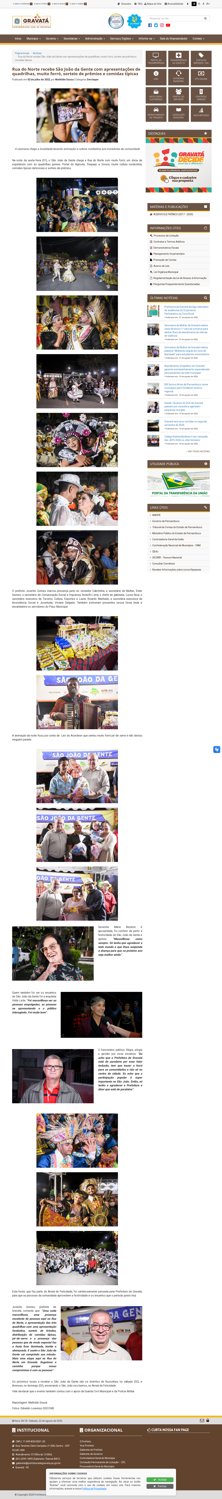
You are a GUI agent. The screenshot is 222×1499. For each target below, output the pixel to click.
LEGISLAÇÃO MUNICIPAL (178, 116)
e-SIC (156, 79)
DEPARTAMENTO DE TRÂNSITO (156, 116)
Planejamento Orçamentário (169, 281)
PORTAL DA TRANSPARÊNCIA (156, 61)
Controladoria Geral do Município (97, 1458)
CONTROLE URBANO (201, 98)
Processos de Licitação (166, 263)
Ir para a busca (59, 4)
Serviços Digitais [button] (120, 38)
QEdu (155, 579)
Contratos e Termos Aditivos (169, 269)
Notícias (37, 53)
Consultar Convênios (163, 591)
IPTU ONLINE (201, 79)
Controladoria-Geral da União (168, 567)
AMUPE (156, 542)
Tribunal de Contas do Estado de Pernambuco (177, 555)
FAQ (139, 3)
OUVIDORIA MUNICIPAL (178, 79)
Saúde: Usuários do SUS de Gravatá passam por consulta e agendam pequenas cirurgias (183, 434)
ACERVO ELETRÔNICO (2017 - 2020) (173, 242)
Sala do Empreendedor (173, 38)
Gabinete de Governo (91, 1454)
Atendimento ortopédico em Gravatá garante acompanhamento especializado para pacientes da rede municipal (187, 397)
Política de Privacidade (94, 1488)
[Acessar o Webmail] (202, 1421)
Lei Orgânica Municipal (165, 299)
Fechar (161, 1486)
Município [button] (32, 38)
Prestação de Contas (164, 287)
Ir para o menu (41, 4)
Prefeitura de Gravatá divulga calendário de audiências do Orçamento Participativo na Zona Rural (186, 338)
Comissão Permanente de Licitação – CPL (103, 1462)
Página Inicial (22, 53)
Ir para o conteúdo (22, 4)
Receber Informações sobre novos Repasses (176, 597)
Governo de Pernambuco (166, 548)
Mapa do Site (154, 3)
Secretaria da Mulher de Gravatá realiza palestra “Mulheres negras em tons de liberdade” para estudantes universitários (186, 378)
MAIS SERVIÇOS (201, 115)
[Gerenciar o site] (208, 1421)
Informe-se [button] (145, 38)
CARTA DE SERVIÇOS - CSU (201, 61)
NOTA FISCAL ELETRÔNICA (156, 98)
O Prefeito (85, 1441)
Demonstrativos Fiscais (166, 275)
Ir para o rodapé (78, 4)
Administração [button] (94, 38)
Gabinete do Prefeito (91, 1449)
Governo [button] (51, 38)
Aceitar (162, 1479)
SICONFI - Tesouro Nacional (167, 585)
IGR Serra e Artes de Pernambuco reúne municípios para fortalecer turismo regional (186, 415)
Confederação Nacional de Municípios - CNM (176, 573)
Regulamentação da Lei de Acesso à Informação (180, 305)
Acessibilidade (175, 3)
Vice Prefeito (87, 1445)
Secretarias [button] (71, 38)
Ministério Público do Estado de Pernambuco (176, 561)
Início (18, 38)
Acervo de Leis (161, 293)
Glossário (126, 3)
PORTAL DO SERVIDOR (178, 98)
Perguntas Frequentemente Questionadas (176, 311)
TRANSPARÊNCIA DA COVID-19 (178, 61)
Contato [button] (197, 38)
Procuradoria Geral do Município (97, 1466)
